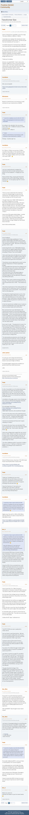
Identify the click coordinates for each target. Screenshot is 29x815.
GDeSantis (5, 96)
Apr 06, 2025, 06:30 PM (6, 474)
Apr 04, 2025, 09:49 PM (6, 189)
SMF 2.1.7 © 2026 (9, 812)
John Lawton (5, 352)
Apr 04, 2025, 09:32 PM (6, 147)
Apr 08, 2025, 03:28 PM (6, 691)
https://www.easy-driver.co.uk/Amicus (10, 378)
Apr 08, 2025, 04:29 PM (7, 718)
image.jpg (6, 734)
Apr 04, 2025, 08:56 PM (6, 98)
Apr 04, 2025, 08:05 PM (6, 31)
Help (9, 811)
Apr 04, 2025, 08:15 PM (6, 79)
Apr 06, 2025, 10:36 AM (6, 233)
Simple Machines (16, 812)
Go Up (2, 802)
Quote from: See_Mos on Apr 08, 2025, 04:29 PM (13, 748)
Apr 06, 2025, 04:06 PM (6, 354)
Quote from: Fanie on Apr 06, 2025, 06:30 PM (13, 502)
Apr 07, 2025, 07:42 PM (6, 626)
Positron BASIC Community (7, 6)
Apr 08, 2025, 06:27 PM (6, 744)
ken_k (4, 529)
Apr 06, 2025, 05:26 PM (6, 455)
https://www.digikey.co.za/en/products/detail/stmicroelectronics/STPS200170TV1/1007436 (13, 521)
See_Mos (4, 689)
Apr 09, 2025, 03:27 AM (6, 789)
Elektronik (21, 812)
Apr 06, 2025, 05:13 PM (6, 384)
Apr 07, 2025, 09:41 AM (6, 584)
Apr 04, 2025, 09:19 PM (6, 114)
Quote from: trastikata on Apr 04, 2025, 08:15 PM (14, 118)
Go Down (3, 25)
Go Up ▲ (19, 811)
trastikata (5, 77)
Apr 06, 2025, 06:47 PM (6, 499)
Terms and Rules (13, 811)
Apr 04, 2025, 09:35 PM (6, 166)
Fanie (3, 29)
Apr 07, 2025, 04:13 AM (6, 531)
